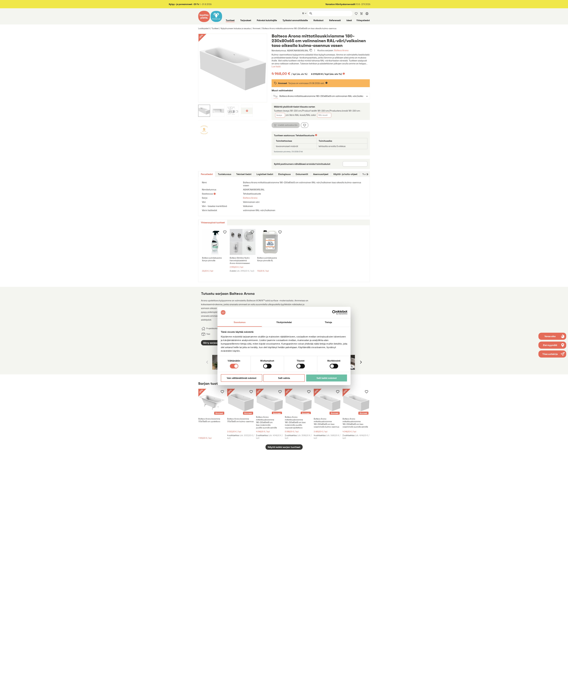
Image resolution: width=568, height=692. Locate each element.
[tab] (206, 174)
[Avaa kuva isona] (352, 367)
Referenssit (335, 20)
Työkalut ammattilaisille (295, 20)
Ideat (349, 20)
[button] (552, 354)
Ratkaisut (318, 20)
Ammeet (256, 28)
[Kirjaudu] (367, 13)
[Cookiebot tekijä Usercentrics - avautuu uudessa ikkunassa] (334, 312)
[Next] (360, 362)
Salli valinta (284, 378)
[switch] (267, 366)
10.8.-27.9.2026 (347, 4)
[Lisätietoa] (344, 73)
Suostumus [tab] (240, 322)
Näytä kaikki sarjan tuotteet (284, 447)
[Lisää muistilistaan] (304, 125)
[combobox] (318, 96)
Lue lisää (276, 66)
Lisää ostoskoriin (287, 125)
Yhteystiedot (363, 20)
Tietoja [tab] (328, 322)
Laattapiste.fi (204, 28)
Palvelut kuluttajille (267, 20)
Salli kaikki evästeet (327, 378)
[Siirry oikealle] (367, 174)
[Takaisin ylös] (563, 687)
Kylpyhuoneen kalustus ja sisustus (236, 28)
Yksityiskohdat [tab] (284, 322)
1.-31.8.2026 (190, 4)
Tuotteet (230, 20)
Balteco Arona (341, 50)
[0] (361, 13)
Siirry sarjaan (211, 342)
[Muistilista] (356, 13)
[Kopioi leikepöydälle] (311, 50)
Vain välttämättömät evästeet (241, 378)
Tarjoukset (245, 20)
